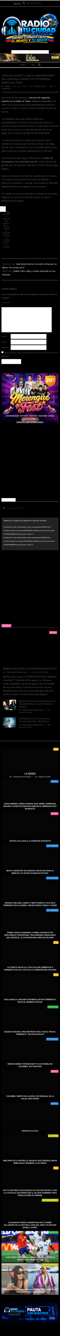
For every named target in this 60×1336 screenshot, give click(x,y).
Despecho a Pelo (30, 1131)
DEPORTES (53, 1232)
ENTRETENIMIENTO (50, 1200)
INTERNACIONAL (39, 86)
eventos (54, 781)
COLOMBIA (53, 1135)
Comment (5, 303)
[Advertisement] (30, 461)
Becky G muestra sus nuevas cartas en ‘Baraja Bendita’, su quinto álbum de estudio (37, 704)
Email (4, 342)
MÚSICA (54, 813)
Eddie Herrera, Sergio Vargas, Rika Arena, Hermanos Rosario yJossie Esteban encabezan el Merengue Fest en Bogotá (30, 806)
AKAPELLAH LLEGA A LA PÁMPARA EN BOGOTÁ (30, 668)
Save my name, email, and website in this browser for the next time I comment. (30, 354)
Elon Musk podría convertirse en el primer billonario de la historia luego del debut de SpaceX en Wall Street (30, 1225)
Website (4, 347)
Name (4, 336)
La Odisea (30, 773)
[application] (30, 534)
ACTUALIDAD (52, 846)
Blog (56, 749)
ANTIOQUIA (53, 1007)
